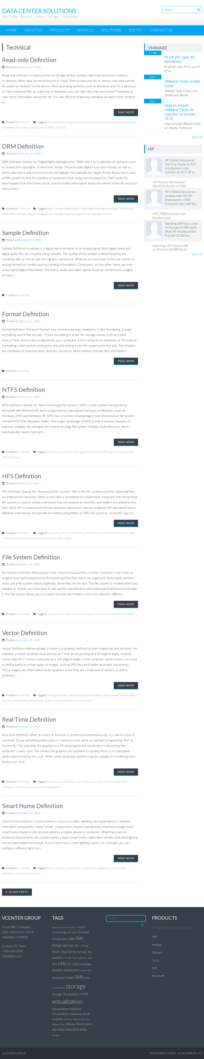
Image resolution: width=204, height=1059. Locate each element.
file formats (80, 952)
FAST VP (73, 946)
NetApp (157, 945)
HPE (154, 937)
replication (59, 978)
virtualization (67, 1001)
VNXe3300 (72, 1030)
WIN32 (68, 538)
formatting (75, 452)
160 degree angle (57, 695)
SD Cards (60, 127)
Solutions (111, 30)
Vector (48, 700)
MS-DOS (88, 452)
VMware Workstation (79, 1024)
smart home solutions (27, 873)
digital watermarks (122, 208)
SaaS (70, 977)
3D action (52, 781)
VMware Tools (58, 1024)
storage (76, 986)
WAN (83, 1029)
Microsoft (158, 976)
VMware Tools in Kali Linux (182, 83)
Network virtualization (66, 970)
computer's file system (60, 614)
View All (197, 137)
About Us (33, 30)
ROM (51, 127)
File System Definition (31, 557)
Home (11, 30)
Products (60, 30)
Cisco (155, 960)
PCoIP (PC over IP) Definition (179, 59)
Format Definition (25, 313)
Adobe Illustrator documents (85, 695)
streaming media (50, 787)
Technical (24, 122)
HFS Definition (21, 476)
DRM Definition (23, 146)
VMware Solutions (81, 1019)
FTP (65, 957)
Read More (126, 112)
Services (85, 30)
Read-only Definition (29, 59)
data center (72, 932)
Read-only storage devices (31, 127)
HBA (70, 957)
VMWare (68, 1019)
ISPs (54, 964)
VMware (157, 952)
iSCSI (90, 957)
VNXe (61, 1030)
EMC (80, 938)
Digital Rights (72, 208)
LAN (62, 963)
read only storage (64, 122)
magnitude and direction (28, 700)
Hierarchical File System (115, 533)
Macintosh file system (21, 538)
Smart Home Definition (32, 805)
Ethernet (59, 945)
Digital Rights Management (95, 208)
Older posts (18, 892)
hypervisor (82, 957)
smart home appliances (96, 868)
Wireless (56, 1035)
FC (80, 946)
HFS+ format (92, 533)
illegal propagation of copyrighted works (88, 214)
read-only (81, 122)
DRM (5, 214)
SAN (78, 977)
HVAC (50, 868)
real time (108, 781)
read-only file (121, 122)
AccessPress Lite (190, 1053)
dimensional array (113, 695)
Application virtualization (64, 927)
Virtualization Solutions (66, 1014)
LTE (68, 964)
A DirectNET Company (16, 927)
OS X (49, 122)
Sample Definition (25, 232)
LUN (75, 964)
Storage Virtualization (65, 994)
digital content (55, 208)
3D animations (67, 781)
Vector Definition (24, 632)
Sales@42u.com (12, 956)
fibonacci (7, 700)
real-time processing (27, 787)
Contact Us (161, 30)
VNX (54, 1030)
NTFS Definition (23, 389)
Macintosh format (45, 538)
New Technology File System (110, 452)
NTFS (131, 452)
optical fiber (86, 970)
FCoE (85, 946)
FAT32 (50, 452)
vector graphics (84, 700)
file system (88, 614)
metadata (85, 964)
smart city (60, 868)
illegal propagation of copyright (46, 214)
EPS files (130, 695)
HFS (63, 533)
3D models (83, 781)
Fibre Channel (62, 951)
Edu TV (135, 30)
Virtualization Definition (66, 1009)
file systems (61, 452)
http (74, 957)
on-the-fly (96, 781)
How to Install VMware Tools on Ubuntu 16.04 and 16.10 (179, 112)
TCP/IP (84, 994)
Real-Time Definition (29, 719)
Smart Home (74, 868)
